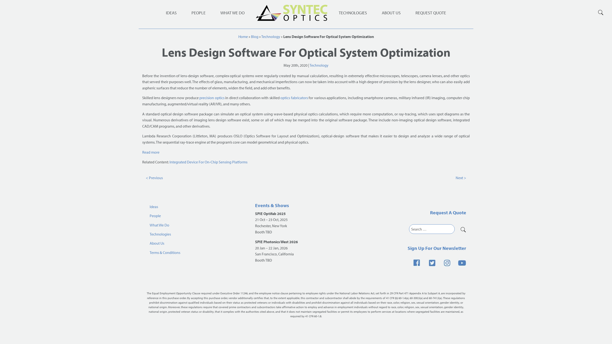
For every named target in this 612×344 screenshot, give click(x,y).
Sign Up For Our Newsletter (437, 248)
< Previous (154, 177)
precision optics (211, 97)
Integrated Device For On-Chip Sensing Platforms (208, 162)
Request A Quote (448, 212)
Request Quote (430, 13)
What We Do (232, 13)
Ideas (171, 13)
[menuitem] (352, 13)
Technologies (353, 13)
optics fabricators (294, 97)
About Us (391, 13)
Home (243, 36)
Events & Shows (272, 205)
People (198, 13)
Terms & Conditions (165, 252)
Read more (150, 152)
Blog (254, 36)
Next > (461, 177)
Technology (270, 36)
